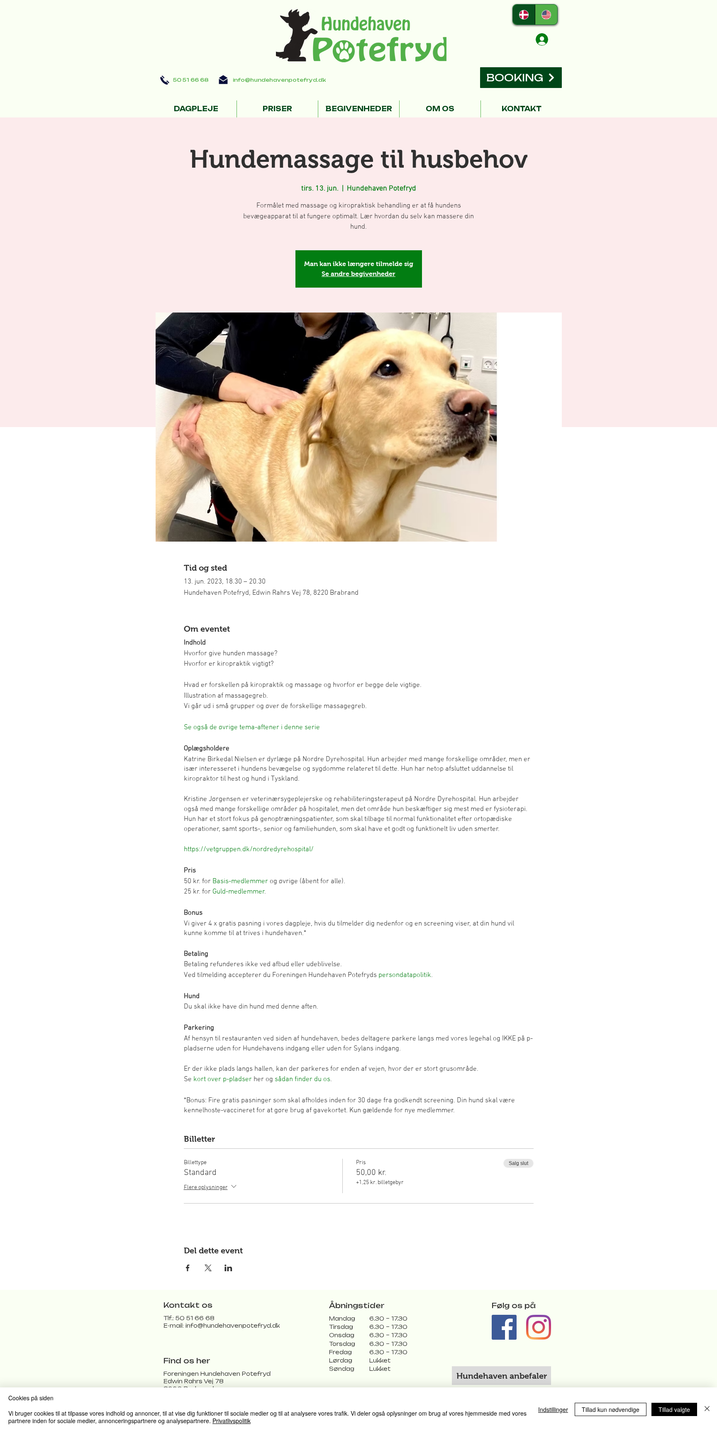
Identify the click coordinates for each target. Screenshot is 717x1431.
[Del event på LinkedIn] (228, 1268)
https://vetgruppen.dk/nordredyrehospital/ (249, 849)
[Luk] (707, 1409)
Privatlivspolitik (231, 1420)
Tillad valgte (674, 1409)
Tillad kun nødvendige (610, 1409)
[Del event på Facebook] (188, 1268)
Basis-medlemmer (240, 881)
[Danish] (524, 14)
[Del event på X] (208, 1268)
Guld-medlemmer (238, 892)
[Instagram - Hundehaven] (538, 1327)
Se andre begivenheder (358, 273)
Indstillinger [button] (553, 1409)
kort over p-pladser (222, 1079)
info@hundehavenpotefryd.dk (279, 80)
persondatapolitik (404, 975)
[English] (546, 14)
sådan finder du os (302, 1079)
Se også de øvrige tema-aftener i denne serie (252, 727)
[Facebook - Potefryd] (504, 1327)
